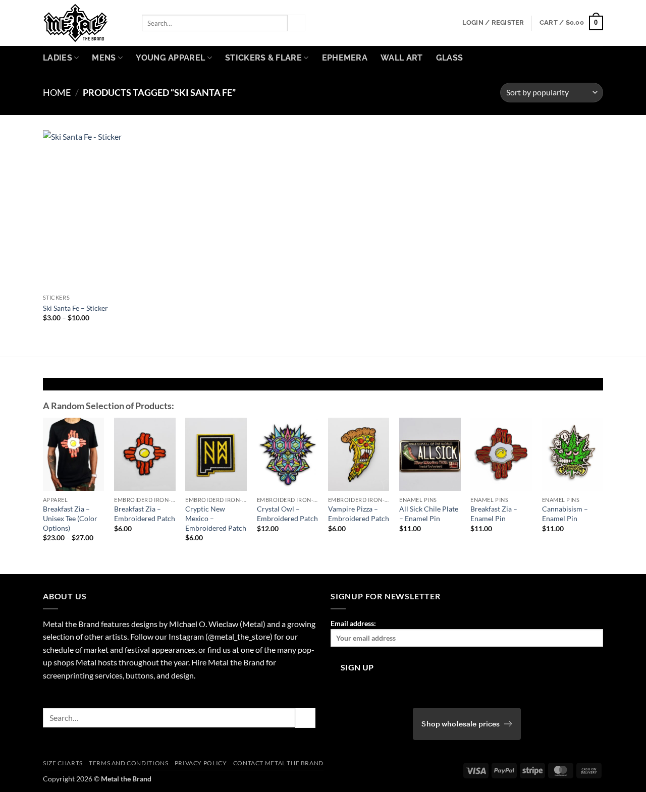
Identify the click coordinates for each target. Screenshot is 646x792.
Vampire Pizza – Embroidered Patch (358, 513)
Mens (104, 58)
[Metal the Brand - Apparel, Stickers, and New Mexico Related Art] (85, 23)
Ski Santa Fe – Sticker (75, 308)
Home (57, 92)
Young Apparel (170, 58)
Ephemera (345, 58)
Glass (449, 58)
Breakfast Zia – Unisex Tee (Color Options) (70, 518)
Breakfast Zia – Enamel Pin (493, 513)
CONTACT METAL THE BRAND (278, 763)
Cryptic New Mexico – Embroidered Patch (215, 518)
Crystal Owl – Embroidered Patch (287, 513)
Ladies (57, 58)
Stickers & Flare (263, 58)
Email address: (353, 623)
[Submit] (296, 23)
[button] (493, 23)
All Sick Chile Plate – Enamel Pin (428, 513)
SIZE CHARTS (63, 763)
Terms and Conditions (128, 763)
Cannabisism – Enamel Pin (565, 513)
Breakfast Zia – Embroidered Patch (144, 513)
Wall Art (402, 58)
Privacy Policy (201, 763)
